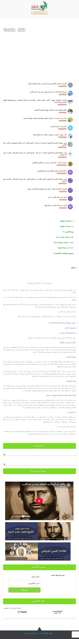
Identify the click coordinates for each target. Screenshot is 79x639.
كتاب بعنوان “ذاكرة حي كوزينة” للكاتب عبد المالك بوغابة (50, 135)
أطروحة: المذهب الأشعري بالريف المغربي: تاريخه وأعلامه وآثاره (47, 83)
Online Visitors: (66, 221)
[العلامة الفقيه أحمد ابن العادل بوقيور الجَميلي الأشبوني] (70, 111)
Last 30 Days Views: (61, 243)
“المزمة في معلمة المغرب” (58, 126)
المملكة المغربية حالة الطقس (12, 608)
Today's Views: (66, 226)
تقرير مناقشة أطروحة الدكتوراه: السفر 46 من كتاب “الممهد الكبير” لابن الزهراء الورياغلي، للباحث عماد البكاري (35, 144)
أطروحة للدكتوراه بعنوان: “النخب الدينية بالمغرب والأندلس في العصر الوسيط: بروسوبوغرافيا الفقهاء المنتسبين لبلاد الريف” (35, 101)
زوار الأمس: (69, 232)
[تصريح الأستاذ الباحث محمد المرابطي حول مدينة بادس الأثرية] (70, 93)
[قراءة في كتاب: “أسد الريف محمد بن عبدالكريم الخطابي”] (70, 164)
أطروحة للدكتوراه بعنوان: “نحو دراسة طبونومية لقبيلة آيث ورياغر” (47, 189)
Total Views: (62, 248)
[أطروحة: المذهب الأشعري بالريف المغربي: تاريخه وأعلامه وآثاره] (70, 85)
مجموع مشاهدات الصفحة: (64, 253)
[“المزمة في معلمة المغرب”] (70, 127)
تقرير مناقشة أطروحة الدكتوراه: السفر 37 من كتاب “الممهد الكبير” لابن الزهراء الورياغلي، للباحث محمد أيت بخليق (35, 153)
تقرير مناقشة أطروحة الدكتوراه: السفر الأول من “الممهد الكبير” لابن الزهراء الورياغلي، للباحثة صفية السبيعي (35, 180)
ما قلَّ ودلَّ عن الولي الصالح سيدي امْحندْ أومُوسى (52, 171)
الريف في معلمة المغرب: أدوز (57, 197)
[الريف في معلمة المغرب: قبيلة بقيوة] (70, 206)
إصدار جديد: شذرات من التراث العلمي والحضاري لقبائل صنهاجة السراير (45, 118)
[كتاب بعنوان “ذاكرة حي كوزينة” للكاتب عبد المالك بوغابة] (70, 136)
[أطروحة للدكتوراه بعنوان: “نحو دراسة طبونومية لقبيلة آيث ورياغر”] (70, 190)
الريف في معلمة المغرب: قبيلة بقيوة (55, 205)
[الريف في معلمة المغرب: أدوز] (70, 198)
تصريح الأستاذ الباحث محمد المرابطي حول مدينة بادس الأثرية (48, 92)
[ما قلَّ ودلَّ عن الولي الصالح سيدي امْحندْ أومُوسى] (70, 172)
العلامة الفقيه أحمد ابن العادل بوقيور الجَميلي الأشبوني (50, 110)
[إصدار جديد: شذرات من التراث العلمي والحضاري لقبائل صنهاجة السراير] (70, 119)
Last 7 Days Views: (63, 237)
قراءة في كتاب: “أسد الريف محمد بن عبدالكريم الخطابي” (49, 162)
